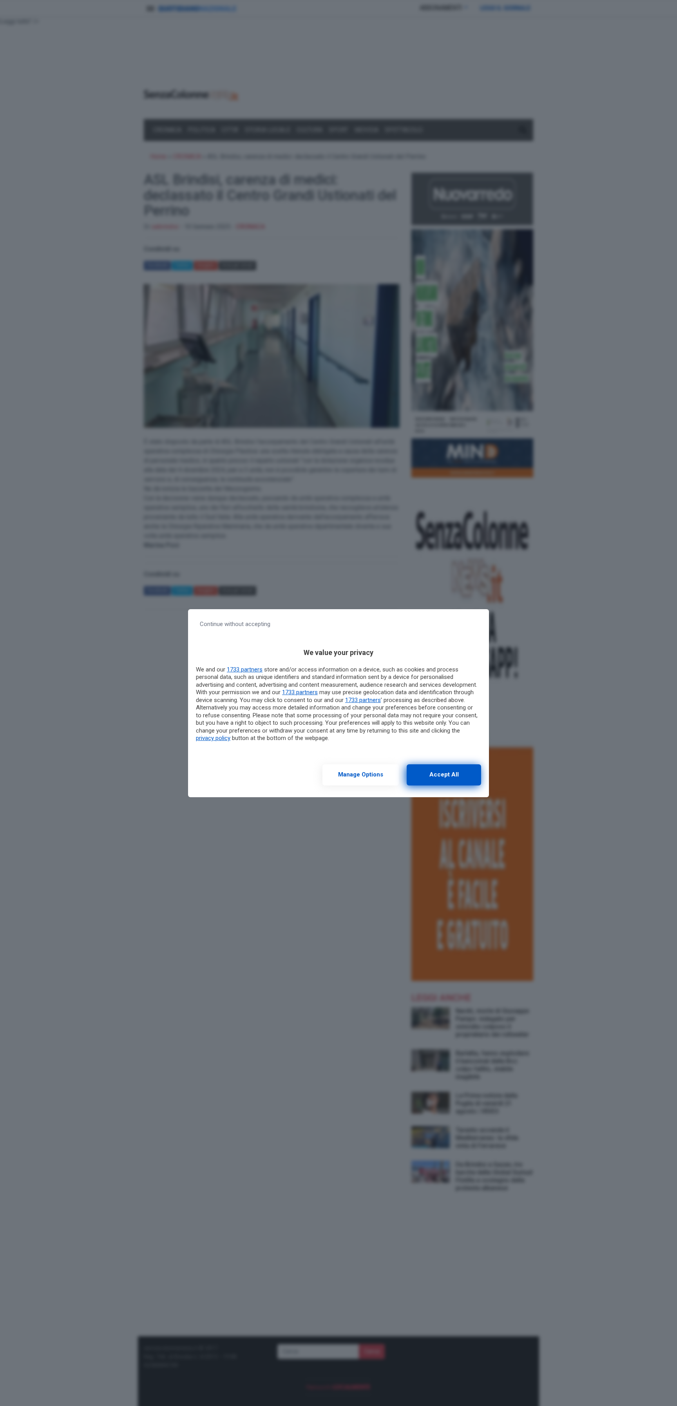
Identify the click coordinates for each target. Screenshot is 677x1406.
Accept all (444, 774)
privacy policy (213, 738)
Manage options (360, 774)
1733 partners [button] (244, 669)
